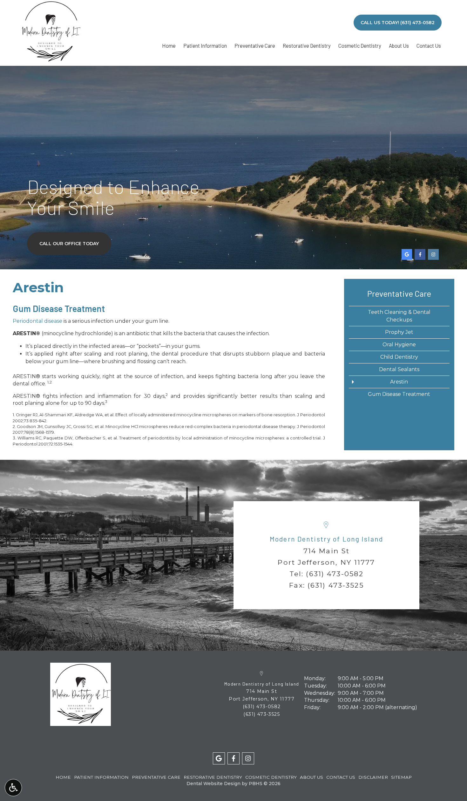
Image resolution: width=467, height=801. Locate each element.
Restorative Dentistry (307, 45)
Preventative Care (254, 45)
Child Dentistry (399, 357)
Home (169, 45)
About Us (399, 45)
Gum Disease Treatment (399, 394)
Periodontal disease (37, 321)
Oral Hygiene (399, 345)
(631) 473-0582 (334, 574)
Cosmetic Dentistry (359, 45)
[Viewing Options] (13, 787)
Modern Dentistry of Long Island (326, 539)
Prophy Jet (399, 332)
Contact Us (428, 45)
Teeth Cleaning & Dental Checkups (399, 316)
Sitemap (401, 777)
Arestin (399, 382)
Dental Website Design (213, 783)
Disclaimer (373, 777)
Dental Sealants (399, 369)
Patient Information (205, 45)
